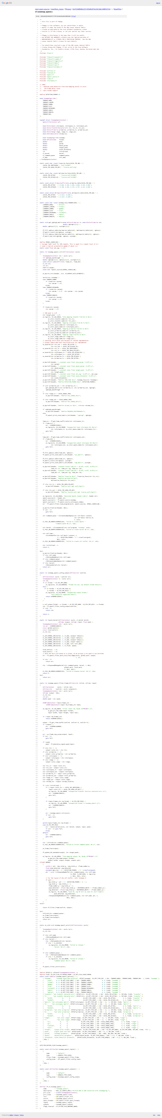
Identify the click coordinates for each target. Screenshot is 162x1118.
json (158, 1115)
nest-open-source (42, 9)
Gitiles (11, 1115)
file (73, 16)
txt (154, 1115)
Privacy (16, 1115)
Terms (22, 1115)
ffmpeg (68, 9)
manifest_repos (57, 9)
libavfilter (118, 9)
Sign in (158, 3)
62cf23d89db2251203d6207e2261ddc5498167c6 (91, 9)
